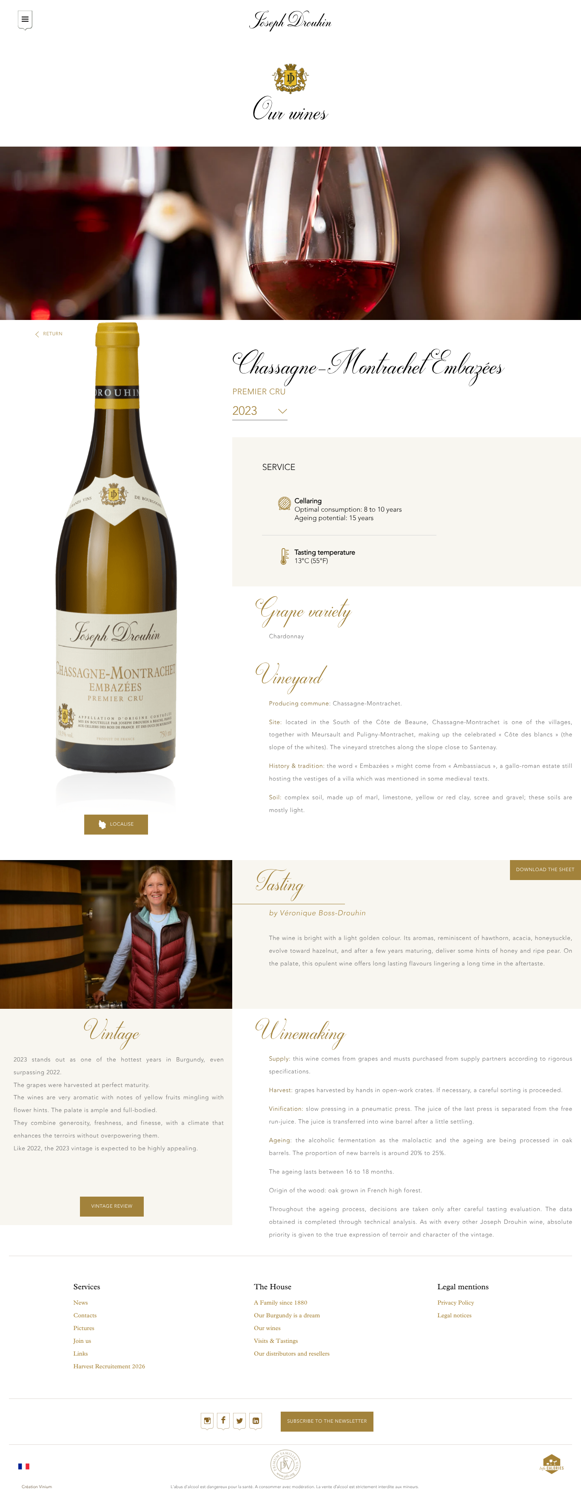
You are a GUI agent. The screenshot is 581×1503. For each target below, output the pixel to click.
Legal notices (455, 1315)
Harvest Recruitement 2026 (109, 1366)
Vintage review (112, 1206)
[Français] (24, 1464)
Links (81, 1353)
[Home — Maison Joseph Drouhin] (290, 21)
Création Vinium (37, 1486)
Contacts (85, 1315)
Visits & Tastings (276, 1340)
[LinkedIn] (256, 1421)
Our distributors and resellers (292, 1353)
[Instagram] (207, 1421)
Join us (82, 1340)
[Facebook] (223, 1421)
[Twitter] (239, 1421)
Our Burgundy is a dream (287, 1315)
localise (122, 824)
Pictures (84, 1328)
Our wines (267, 1328)
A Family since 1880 (280, 1302)
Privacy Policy (456, 1302)
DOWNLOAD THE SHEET (545, 869)
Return (53, 334)
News (81, 1302)
